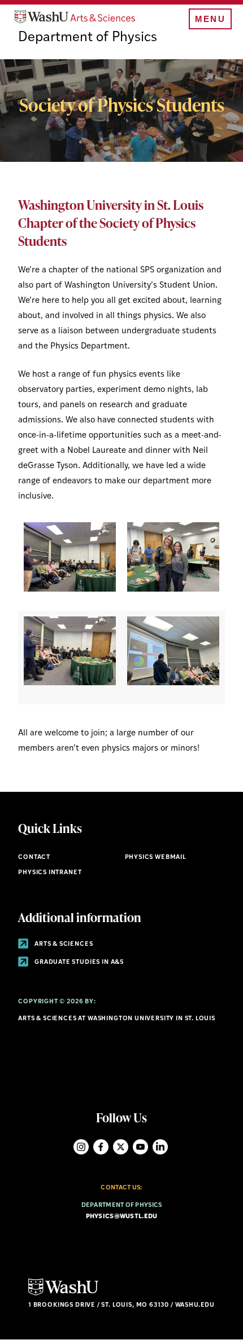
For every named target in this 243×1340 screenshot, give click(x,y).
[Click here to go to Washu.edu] (63, 1294)
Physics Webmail (155, 857)
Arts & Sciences (63, 944)
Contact (34, 857)
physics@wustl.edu (122, 1217)
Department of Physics (87, 38)
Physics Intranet (49, 873)
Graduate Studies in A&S (78, 962)
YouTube (140, 1146)
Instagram (81, 1146)
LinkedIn (160, 1146)
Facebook (101, 1146)
